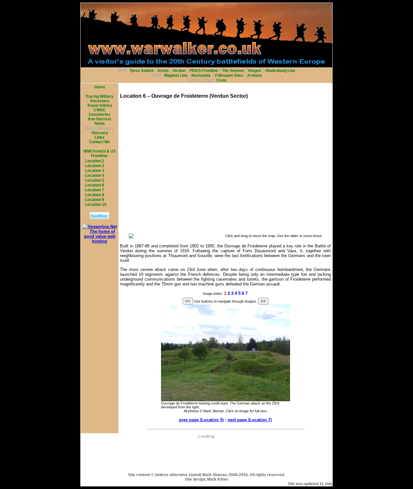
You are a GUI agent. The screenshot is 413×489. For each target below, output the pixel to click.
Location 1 (94, 161)
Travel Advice (99, 105)
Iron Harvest (99, 119)
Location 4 (94, 175)
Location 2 (94, 166)
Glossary (99, 133)
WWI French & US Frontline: (100, 153)
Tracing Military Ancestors (100, 98)
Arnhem (254, 75)
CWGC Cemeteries (99, 112)
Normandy (201, 75)
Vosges (254, 70)
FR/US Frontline (203, 70)
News (100, 123)
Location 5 (94, 180)
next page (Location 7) (249, 419)
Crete (221, 80)
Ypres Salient (141, 70)
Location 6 (94, 185)
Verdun (179, 70)
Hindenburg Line (280, 70)
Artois (163, 70)
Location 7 (94, 190)
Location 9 (94, 199)
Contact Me (99, 142)
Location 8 (94, 195)
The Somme (233, 70)
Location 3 (94, 170)
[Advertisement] (206, 453)
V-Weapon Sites (229, 75)
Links (100, 137)
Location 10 (95, 204)
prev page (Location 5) (201, 419)
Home (99, 87)
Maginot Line (175, 75)
